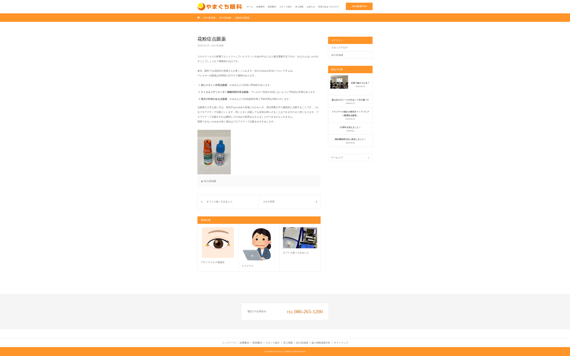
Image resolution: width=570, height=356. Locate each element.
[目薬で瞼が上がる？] (339, 84)
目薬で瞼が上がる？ (360, 83)
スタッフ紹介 (285, 6)
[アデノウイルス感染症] (218, 242)
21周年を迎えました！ (350, 127)
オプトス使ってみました (296, 252)
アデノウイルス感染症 (213, 262)
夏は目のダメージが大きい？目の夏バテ (350, 100)
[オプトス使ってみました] (300, 237)
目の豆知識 (218, 45)
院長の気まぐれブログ (328, 6)
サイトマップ (341, 343)
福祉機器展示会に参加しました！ (350, 139)
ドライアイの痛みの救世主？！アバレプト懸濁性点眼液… (350, 113)
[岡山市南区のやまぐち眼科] (219, 7)
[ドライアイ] (259, 244)
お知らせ (311, 6)
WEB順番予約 (359, 6)
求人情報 (299, 6)
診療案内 (260, 6)
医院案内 (272, 6)
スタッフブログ (339, 47)
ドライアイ (248, 266)
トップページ (229, 343)
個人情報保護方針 (320, 343)
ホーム (250, 6)
